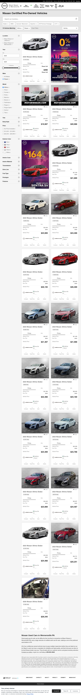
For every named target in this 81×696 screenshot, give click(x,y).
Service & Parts (47, 6)
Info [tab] (42, 63)
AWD (12, 24)
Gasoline (33, 24)
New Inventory (26, 6)
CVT (57, 24)
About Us (52, 6)
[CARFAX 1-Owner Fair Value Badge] (65, 239)
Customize (75, 691)
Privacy (54, 677)
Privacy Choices (40, 683)
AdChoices (14, 678)
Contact (38, 677)
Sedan (5, 24)
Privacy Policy (30, 694)
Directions (29, 677)
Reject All (66, 691)
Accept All (56, 691)
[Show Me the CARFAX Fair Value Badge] (36, 347)
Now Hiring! (60, 6)
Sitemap (63, 677)
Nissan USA (72, 677)
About (46, 677)
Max (3, 59)
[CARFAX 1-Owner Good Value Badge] (36, 130)
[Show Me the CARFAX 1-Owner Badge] (36, 239)
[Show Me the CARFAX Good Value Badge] (65, 184)
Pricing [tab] (29, 63)
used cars (28, 638)
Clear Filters (34, 28)
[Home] (4, 6)
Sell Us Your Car (56, 5)
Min (3, 52)
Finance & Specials (42, 6)
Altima (19, 28)
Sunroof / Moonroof (22, 24)
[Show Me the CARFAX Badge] (36, 292)
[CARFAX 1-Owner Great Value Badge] (36, 402)
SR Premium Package (45, 24)
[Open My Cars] (62, 6)
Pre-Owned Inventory (36, 6)
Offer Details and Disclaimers (57, 82)
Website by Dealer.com (7, 678)
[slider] (3, 68)
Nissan (26, 28)
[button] (35, 59)
